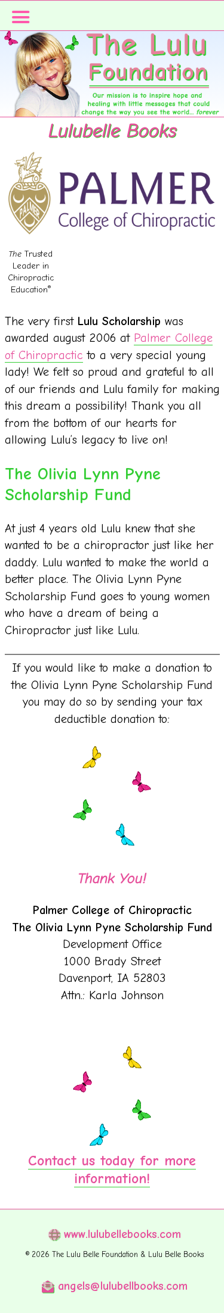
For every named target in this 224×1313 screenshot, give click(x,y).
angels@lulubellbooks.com (121, 1286)
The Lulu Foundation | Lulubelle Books (112, 89)
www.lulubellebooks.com (120, 1234)
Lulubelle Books (112, 131)
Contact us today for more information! (112, 1169)
